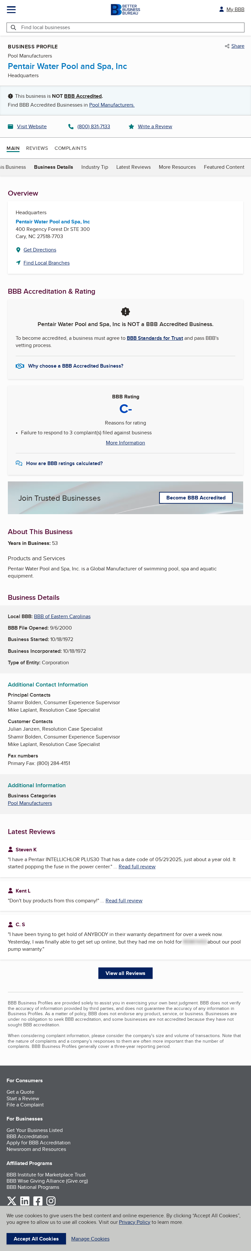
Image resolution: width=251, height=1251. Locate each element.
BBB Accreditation (27, 1136)
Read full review (137, 866)
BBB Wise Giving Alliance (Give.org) (47, 1181)
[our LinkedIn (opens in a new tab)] (25, 1204)
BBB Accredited (83, 96)
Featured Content (224, 167)
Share (237, 46)
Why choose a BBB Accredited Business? (75, 366)
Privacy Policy (134, 1222)
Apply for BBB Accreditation (39, 1142)
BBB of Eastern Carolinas (62, 616)
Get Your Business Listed (35, 1130)
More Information (125, 442)
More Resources (177, 167)
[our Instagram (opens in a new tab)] (51, 1204)
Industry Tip (94, 167)
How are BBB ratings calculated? (64, 463)
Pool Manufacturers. (112, 105)
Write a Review (155, 126)
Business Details (53, 167)
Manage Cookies (90, 1239)
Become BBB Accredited (196, 497)
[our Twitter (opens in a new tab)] (12, 1204)
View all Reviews (126, 973)
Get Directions (40, 250)
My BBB (235, 9)
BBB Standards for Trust (155, 338)
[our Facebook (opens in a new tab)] (38, 1204)
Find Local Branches (47, 263)
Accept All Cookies (36, 1238)
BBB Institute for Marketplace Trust (46, 1174)
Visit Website (32, 126)
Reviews (37, 148)
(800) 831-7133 (93, 126)
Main (13, 148)
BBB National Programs (33, 1187)
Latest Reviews (133, 167)
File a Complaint (25, 1104)
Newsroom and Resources (36, 1149)
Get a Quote (20, 1092)
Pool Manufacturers (30, 803)
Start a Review (23, 1098)
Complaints (71, 148)
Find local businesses (45, 27)
